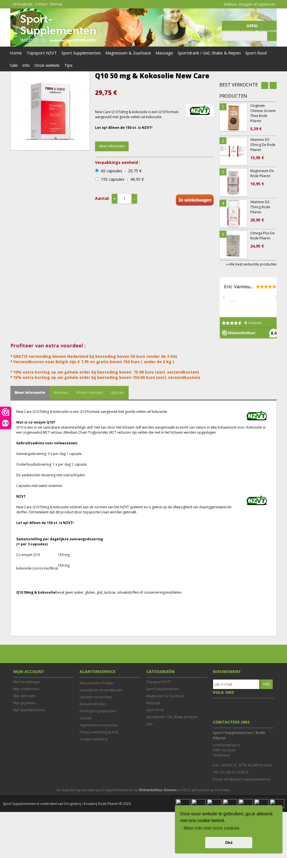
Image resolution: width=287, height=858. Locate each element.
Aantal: (102, 198)
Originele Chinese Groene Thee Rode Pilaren (263, 117)
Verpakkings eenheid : (117, 162)
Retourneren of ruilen (97, 683)
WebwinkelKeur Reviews (158, 790)
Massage (164, 53)
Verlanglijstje (23, 4)
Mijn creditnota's (26, 689)
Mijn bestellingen (26, 681)
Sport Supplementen (81, 53)
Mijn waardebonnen (29, 710)
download (61, 392)
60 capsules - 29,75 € (121, 170)
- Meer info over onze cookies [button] (210, 828)
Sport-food (256, 53)
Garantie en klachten (96, 697)
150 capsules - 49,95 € (122, 179)
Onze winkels (47, 65)
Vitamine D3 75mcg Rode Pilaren (260, 211)
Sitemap (56, 4)
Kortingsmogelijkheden (98, 711)
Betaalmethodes (93, 704)
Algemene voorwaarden (99, 725)
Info (26, 65)
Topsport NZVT (41, 53)
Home (16, 53)
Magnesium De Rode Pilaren (262, 177)
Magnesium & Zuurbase (128, 53)
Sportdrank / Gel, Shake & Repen (209, 53)
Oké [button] (229, 842)
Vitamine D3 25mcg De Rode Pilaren (263, 148)
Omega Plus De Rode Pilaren (262, 240)
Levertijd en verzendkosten (101, 690)
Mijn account (29, 671)
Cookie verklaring (93, 739)
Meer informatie (112, 146)
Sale (14, 65)
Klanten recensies (89, 392)
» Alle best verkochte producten (251, 264)
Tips (68, 65)
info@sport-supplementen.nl (247, 779)
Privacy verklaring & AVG (99, 732)
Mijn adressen (24, 696)
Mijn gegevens (24, 703)
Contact (41, 4)
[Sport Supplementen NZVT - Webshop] (55, 44)
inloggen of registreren (257, 4)
